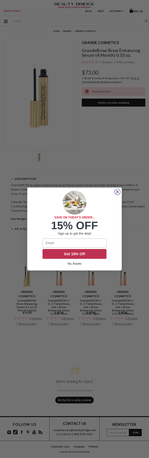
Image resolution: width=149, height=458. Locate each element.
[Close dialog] (117, 192)
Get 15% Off (74, 254)
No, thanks (74, 263)
